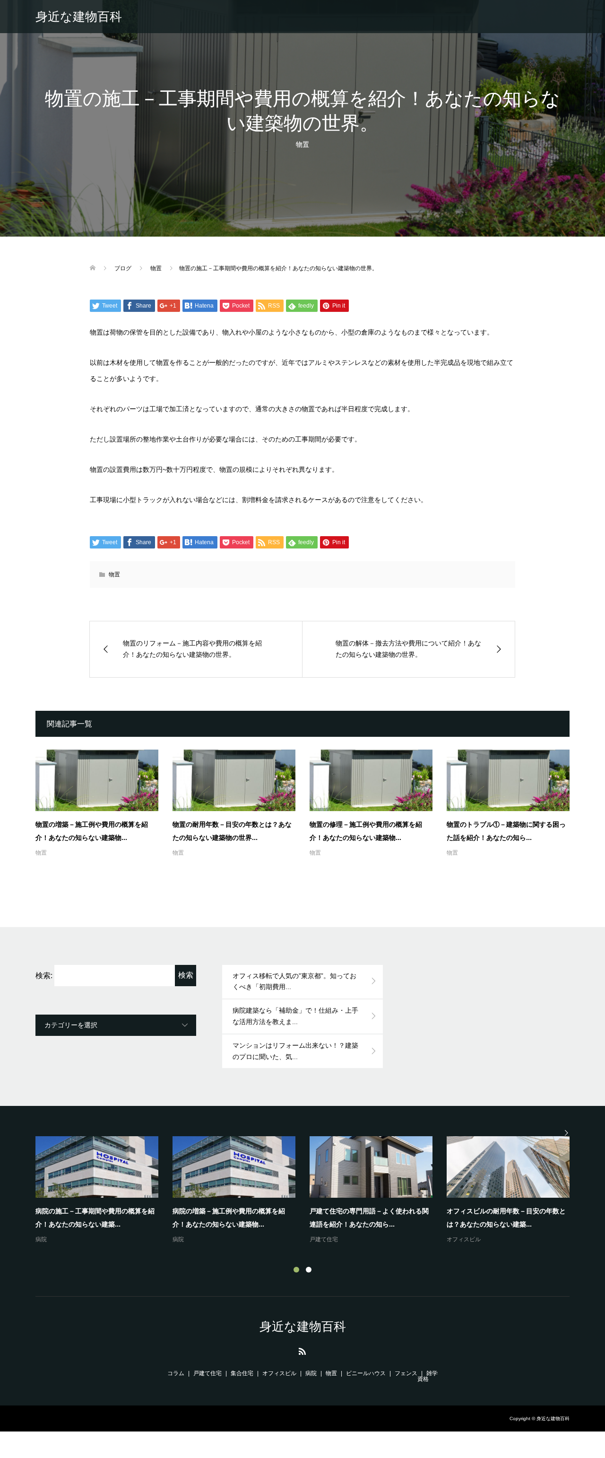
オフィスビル (464, 1239)
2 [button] (308, 1269)
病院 (41, 1239)
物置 (302, 144)
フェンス (406, 1373)
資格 (423, 1379)
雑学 (432, 1373)
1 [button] (296, 1269)
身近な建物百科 (78, 16)
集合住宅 (242, 1373)
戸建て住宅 (324, 1239)
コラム (175, 1373)
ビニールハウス (366, 1373)
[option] (309, 1190)
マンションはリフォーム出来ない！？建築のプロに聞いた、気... (295, 1051)
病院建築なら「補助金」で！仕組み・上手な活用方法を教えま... (295, 1016)
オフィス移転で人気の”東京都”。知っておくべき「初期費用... (294, 981)
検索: (43, 976)
